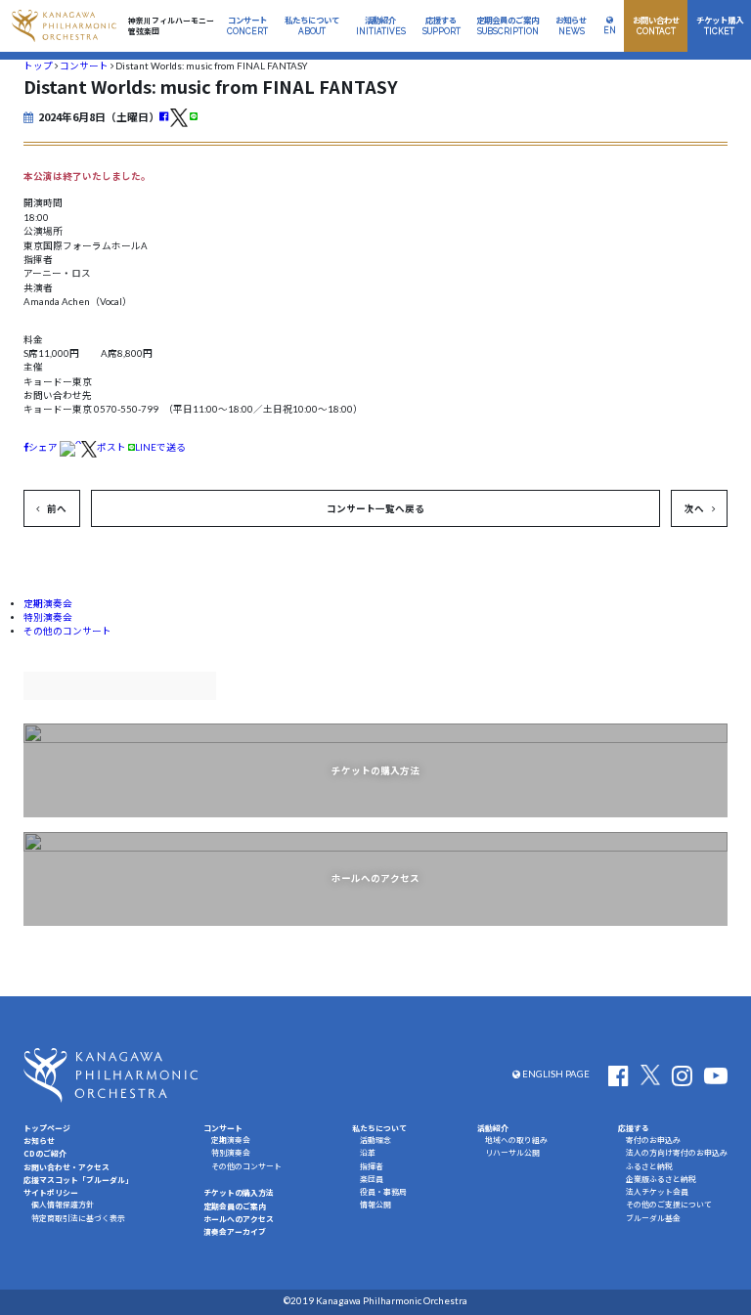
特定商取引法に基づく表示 (78, 1218)
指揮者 (371, 1166)
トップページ (46, 1127)
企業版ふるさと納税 (661, 1179)
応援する (633, 1127)
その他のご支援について (669, 1204)
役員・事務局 (383, 1192)
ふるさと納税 (649, 1166)
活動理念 (375, 1140)
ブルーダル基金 (653, 1218)
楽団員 (371, 1179)
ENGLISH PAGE (555, 1074)
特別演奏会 (47, 617)
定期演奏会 (47, 603)
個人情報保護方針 (62, 1204)
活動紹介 (492, 1127)
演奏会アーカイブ (234, 1231)
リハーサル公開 (512, 1153)
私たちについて (379, 1127)
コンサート (84, 66)
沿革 (368, 1153)
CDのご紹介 (44, 1153)
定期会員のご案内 (234, 1206)
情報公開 (375, 1204)
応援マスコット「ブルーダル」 (78, 1179)
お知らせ (39, 1140)
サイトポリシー (50, 1192)
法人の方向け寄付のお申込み (677, 1153)
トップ (38, 66)
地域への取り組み (516, 1140)
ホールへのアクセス (238, 1218)
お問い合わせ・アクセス (66, 1167)
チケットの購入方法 (238, 1192)
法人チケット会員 (657, 1192)
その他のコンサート (67, 631)
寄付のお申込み (653, 1140)
